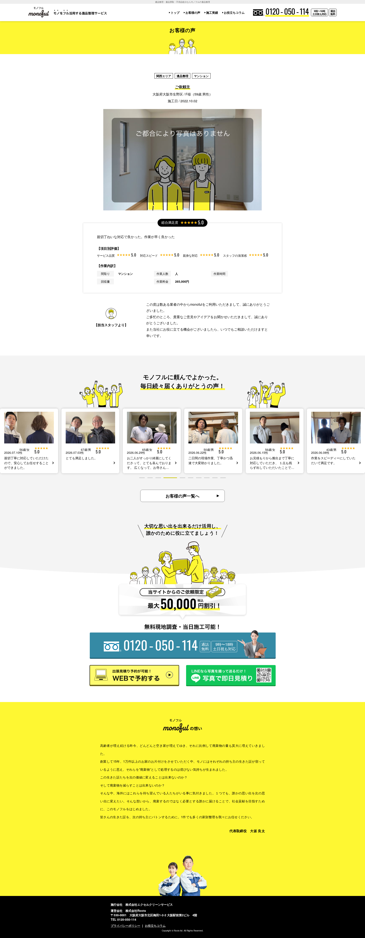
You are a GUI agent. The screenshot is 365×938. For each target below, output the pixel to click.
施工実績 (212, 12)
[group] (29, 441)
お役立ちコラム (234, 12)
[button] (142, 477)
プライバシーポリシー (125, 925)
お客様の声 (192, 12)
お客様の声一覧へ (182, 496)
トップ (175, 12)
